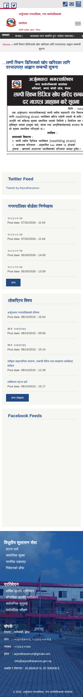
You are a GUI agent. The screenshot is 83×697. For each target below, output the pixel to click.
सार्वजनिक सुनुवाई (17, 603)
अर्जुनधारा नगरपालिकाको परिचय (23, 312)
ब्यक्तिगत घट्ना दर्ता (17, 382)
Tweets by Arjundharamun (22, 187)
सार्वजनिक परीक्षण (16, 610)
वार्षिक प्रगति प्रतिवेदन (20, 591)
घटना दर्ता (12, 549)
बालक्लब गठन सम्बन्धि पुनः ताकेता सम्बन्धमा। (48, 36)
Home (6, 44)
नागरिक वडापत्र (16, 562)
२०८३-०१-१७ (14, 250)
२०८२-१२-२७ (14, 267)
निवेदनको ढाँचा (15, 568)
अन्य (13, 282)
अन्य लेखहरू (17, 397)
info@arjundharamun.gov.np (33, 661)
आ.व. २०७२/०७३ (16, 328)
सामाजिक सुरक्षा (15, 555)
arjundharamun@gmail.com (32, 653)
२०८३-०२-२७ (14, 218)
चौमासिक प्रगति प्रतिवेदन (22, 597)
